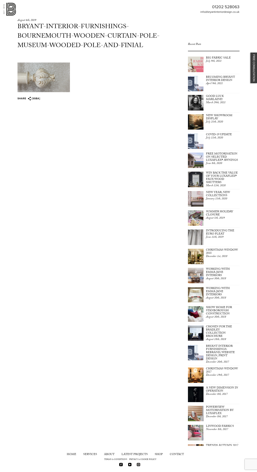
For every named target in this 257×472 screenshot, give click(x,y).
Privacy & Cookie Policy (142, 459)
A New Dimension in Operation (222, 391)
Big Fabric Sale (218, 60)
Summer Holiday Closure (219, 215)
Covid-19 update (219, 136)
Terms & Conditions (115, 459)
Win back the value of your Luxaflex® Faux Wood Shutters (222, 179)
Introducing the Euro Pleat (220, 234)
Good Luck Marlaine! (216, 99)
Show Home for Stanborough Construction (219, 312)
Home (71, 454)
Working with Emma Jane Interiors (218, 274)
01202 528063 (225, 6)
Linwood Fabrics (220, 428)
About (109, 454)
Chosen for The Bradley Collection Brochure (219, 333)
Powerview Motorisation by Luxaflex (220, 412)
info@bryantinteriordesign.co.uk (219, 12)
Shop (159, 454)
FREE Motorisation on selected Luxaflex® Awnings (222, 159)
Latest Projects (135, 454)
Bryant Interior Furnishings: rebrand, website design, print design (220, 354)
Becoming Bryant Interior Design (220, 80)
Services (90, 454)
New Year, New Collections (218, 195)
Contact (177, 454)
